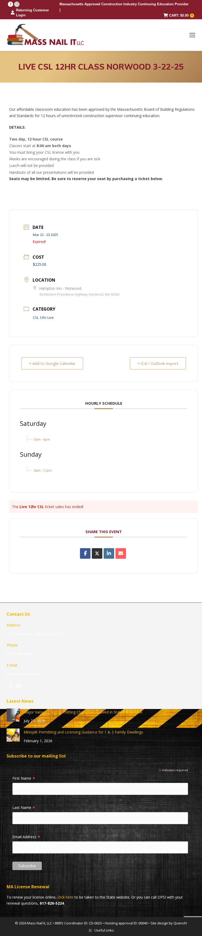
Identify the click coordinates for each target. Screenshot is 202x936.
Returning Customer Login (32, 12)
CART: (181, 15)
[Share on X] (97, 553)
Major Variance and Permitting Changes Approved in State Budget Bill (83, 712)
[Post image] (13, 715)
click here (65, 897)
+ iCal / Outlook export (158, 363)
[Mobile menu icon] (192, 35)
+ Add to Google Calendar (52, 363)
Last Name (24, 807)
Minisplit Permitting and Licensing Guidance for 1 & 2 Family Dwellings (83, 732)
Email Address (26, 837)
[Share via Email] (120, 553)
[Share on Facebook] (85, 553)
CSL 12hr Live (43, 317)
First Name (24, 778)
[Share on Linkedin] (109, 553)
